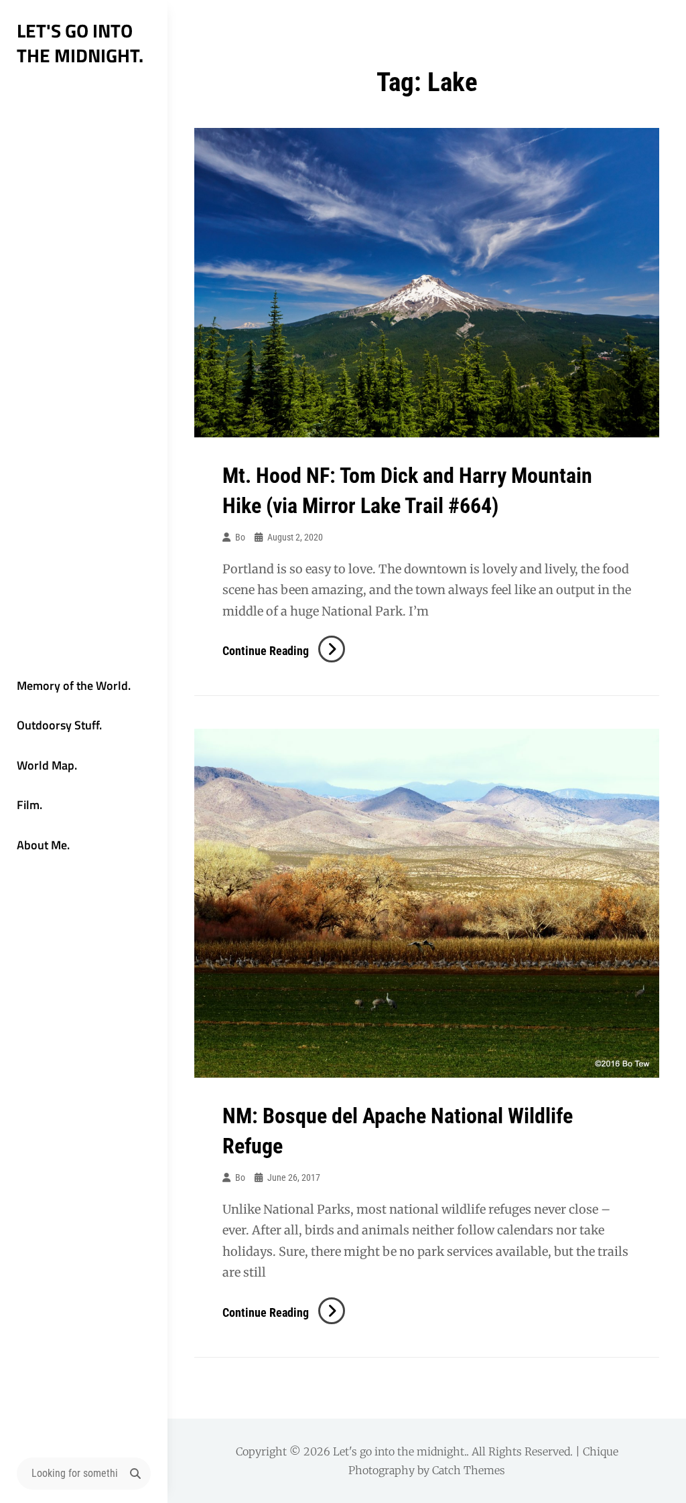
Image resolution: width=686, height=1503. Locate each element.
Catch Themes (468, 1470)
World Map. (47, 765)
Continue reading (283, 651)
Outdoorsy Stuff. (59, 725)
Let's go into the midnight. (80, 43)
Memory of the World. (74, 685)
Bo (240, 537)
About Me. (43, 845)
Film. (29, 805)
